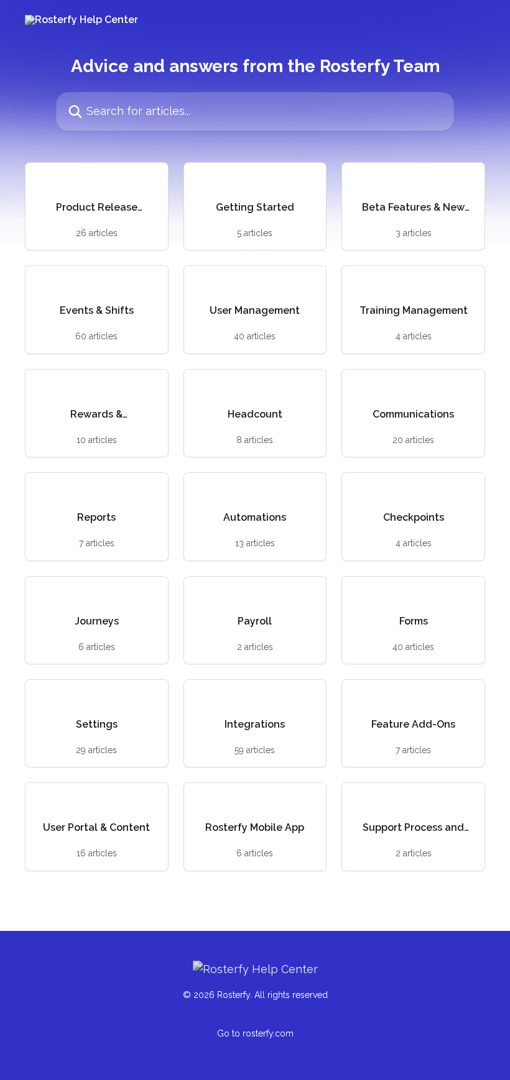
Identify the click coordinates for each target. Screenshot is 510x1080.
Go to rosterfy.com (255, 1033)
